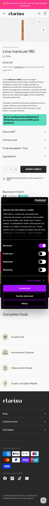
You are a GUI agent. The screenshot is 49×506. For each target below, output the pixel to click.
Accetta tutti (24, 288)
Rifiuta (25, 303)
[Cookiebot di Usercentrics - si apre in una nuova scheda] (35, 200)
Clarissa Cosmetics (17, 495)
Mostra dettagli (34, 280)
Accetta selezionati (24, 296)
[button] (4, 13)
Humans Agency (27, 498)
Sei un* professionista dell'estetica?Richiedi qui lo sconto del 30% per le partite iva (21, 120)
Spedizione (19, 67)
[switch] (42, 254)
